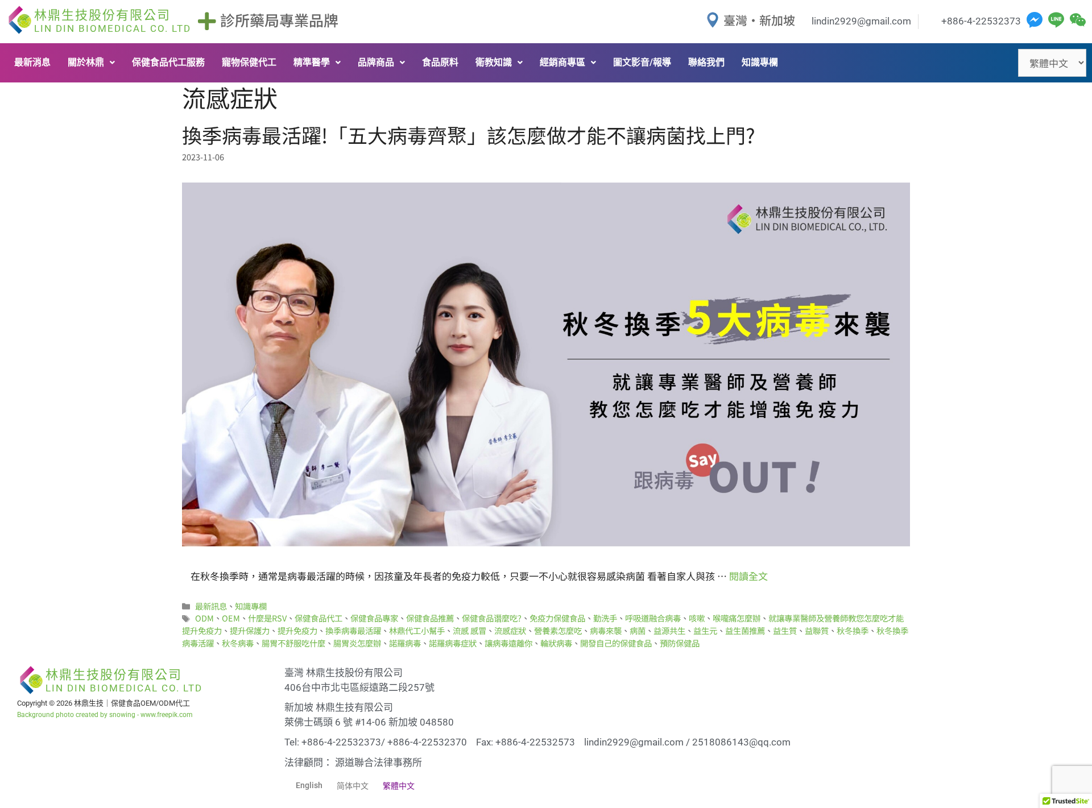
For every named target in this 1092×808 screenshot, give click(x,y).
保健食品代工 (318, 618)
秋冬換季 (852, 630)
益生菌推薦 (745, 630)
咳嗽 (697, 618)
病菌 (638, 630)
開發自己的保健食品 (616, 643)
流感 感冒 (469, 630)
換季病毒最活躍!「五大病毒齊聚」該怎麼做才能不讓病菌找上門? (468, 134)
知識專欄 (760, 62)
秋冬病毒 (238, 643)
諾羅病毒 (405, 643)
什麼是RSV (267, 618)
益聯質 (817, 630)
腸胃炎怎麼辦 (357, 643)
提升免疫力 (297, 630)
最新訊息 (211, 606)
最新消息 (32, 62)
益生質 (785, 630)
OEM (231, 618)
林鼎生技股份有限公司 (112, 21)
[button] (91, 62)
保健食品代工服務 (168, 62)
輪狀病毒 (556, 643)
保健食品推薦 (430, 618)
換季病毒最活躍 (353, 630)
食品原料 (440, 62)
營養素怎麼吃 (558, 630)
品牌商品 (376, 62)
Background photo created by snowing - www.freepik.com (105, 715)
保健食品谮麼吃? (492, 618)
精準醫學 (311, 62)
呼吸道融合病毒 (653, 618)
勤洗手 (605, 618)
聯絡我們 (706, 62)
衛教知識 (493, 62)
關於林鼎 (86, 62)
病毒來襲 (606, 630)
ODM (204, 618)
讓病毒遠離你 (508, 643)
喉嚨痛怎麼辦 (736, 618)
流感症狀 (510, 630)
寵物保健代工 (249, 62)
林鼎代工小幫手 (417, 630)
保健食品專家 (374, 618)
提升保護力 (250, 630)
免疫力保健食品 (557, 618)
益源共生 (669, 630)
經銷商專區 (562, 62)
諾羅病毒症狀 (453, 643)
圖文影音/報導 (642, 62)
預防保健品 (680, 643)
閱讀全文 (748, 576)
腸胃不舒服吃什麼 (293, 643)
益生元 (705, 630)
